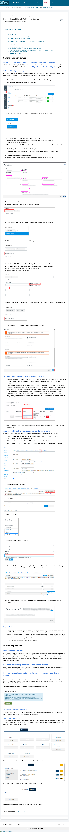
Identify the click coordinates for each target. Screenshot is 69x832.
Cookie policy (60, 824)
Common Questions (11, 45)
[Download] (31, 429)
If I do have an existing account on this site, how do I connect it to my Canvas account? (31, 50)
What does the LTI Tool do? (16, 47)
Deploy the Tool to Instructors (17, 43)
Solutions (46, 3)
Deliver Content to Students (21, 16)
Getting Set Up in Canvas (12, 34)
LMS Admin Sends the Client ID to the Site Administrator (24, 40)
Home (39, 3)
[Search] (4, 8)
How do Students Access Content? (18, 51)
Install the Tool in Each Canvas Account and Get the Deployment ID (27, 41)
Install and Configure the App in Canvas (20, 38)
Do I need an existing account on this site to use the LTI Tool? (25, 48)
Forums (54, 3)
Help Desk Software (31, 828)
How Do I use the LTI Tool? (16, 53)
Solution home (7, 16)
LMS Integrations (35, 16)
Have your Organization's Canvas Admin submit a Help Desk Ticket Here (28, 37)
